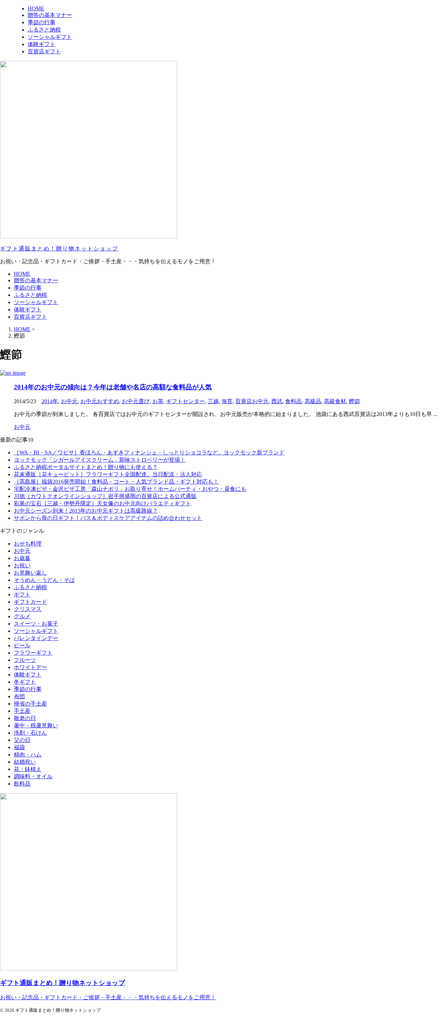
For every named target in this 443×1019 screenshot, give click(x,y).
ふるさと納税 (30, 295)
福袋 (19, 747)
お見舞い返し (30, 573)
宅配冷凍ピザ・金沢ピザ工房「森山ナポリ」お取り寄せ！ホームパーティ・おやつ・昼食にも (130, 489)
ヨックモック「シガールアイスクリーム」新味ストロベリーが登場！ (100, 460)
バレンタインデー (36, 638)
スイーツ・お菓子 (36, 624)
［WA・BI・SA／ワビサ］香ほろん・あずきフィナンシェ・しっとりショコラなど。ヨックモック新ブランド (149, 452)
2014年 (50, 401)
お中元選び (136, 401)
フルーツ (25, 660)
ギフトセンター (185, 401)
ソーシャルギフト (36, 302)
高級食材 (335, 401)
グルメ (22, 616)
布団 (19, 696)
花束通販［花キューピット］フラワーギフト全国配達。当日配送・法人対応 (108, 474)
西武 (276, 401)
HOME (22, 274)
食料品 (293, 401)
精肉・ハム (28, 754)
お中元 (69, 401)
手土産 (22, 711)
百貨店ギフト (30, 317)
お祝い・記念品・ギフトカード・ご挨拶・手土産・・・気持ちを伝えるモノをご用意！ (108, 997)
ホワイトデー (30, 667)
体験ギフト (28, 309)
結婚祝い (25, 762)
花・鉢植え (28, 769)
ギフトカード (30, 602)
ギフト (22, 594)
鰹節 (354, 401)
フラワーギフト (33, 653)
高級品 (313, 401)
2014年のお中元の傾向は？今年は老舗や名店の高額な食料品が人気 (113, 387)
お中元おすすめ (99, 401)
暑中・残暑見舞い (36, 725)
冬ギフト (25, 682)
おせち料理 (28, 544)
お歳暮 (22, 558)
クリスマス (28, 609)
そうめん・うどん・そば (44, 580)
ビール (22, 645)
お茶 (157, 401)
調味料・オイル (33, 776)
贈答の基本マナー (36, 280)
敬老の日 (25, 718)
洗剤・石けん (30, 733)
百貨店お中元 (252, 401)
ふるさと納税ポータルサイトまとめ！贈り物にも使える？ (86, 467)
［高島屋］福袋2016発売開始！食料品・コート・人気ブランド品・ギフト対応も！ (116, 482)
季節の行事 (28, 288)
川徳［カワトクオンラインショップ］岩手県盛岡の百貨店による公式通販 (105, 496)
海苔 (227, 401)
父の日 (22, 740)
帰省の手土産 (30, 704)
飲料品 (22, 784)
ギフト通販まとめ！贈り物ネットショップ (59, 248)
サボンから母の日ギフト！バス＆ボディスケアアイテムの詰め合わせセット (108, 518)
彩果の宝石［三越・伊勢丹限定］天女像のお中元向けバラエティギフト (102, 503)
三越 (213, 401)
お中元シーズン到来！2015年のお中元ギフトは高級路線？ (86, 511)
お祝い (22, 565)
